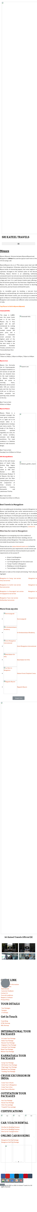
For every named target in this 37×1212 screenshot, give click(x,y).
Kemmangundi (21, 619)
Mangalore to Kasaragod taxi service (12, 591)
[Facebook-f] (3, 1176)
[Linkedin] (21, 1176)
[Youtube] (7, 1176)
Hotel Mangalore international (26, 646)
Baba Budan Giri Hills (23, 660)
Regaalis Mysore (22, 687)
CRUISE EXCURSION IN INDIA (15, 1077)
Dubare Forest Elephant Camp (26, 673)
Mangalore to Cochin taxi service (10, 585)
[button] (18, 243)
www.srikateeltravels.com (20, 546)
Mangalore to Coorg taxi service (10, 578)
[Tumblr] (30, 1176)
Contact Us (31, 526)
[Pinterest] (25, 1176)
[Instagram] (16, 1176)
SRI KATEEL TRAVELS (15, 237)
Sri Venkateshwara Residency (26, 632)
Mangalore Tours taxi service (9, 598)
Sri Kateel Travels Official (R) (19, 937)
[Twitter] (12, 1176)
